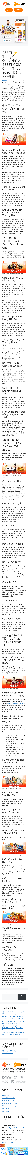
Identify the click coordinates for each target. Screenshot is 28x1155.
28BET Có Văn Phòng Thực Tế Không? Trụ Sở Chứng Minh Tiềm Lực (12, 1028)
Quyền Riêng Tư (7, 1095)
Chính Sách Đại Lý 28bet (10, 1103)
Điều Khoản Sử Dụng (8, 1100)
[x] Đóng (2, 1145)
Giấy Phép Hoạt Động (9, 1106)
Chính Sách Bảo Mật (8, 1098)
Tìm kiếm (5, 993)
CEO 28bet (5, 1108)
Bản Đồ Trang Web (8, 1142)
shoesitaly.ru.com (7, 1053)
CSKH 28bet (6, 1111)
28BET (4, 81)
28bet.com (5, 1051)
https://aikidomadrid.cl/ (15, 703)
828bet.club (14, 1051)
